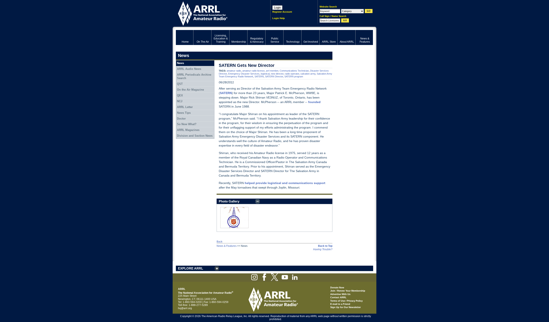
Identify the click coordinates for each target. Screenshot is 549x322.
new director (277, 73)
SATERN (259, 76)
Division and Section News (195, 135)
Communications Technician (294, 70)
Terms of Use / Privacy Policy (346, 301)
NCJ (179, 101)
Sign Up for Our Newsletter (345, 307)
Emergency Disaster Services (243, 73)
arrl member (272, 70)
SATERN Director (274, 76)
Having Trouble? (322, 249)
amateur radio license (253, 70)
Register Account (282, 11)
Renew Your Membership (351, 290)
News (180, 63)
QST (180, 83)
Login (277, 7)
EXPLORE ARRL (190, 268)
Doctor (181, 118)
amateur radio (234, 70)
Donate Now (337, 287)
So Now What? (186, 124)
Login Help (278, 18)
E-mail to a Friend (340, 304)
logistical (265, 73)
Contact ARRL (338, 297)
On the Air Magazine (190, 89)
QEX (180, 95)
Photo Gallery (229, 201)
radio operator (292, 73)
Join (332, 290)
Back (219, 241)
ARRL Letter (185, 107)
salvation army (307, 73)
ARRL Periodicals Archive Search (194, 76)
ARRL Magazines (188, 130)
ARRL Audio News (189, 68)
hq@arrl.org (185, 308)
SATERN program (293, 76)
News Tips (184, 112)
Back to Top (325, 245)
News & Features (227, 245)
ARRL (218, 12)
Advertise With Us (340, 294)
